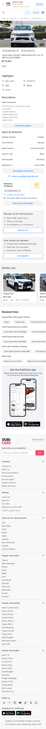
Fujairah (5, 539)
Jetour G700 (7, 668)
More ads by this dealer (23, 203)
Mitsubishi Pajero (9, 640)
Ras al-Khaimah (8, 542)
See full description (23, 125)
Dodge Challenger (9, 678)
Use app (36, 12)
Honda (4, 593)
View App (40, 4)
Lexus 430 (6, 644)
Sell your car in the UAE (11, 507)
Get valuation (23, 256)
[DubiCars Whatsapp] (36, 703)
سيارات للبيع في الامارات (11, 511)
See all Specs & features (23, 171)
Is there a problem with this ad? (24, 176)
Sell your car (23, 230)
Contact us (6, 466)
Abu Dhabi (6, 526)
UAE (3, 522)
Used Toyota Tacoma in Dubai (15, 351)
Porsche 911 (7, 662)
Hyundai (5, 583)
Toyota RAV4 (7, 685)
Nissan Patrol (7, 611)
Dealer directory (9, 486)
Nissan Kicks (7, 665)
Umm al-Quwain (8, 549)
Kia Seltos (6, 675)
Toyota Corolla (8, 631)
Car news (5, 503)
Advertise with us (9, 482)
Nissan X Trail (7, 681)
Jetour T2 (5, 655)
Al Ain (4, 529)
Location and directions (15, 195)
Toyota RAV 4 (7, 624)
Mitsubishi (6, 590)
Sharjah (5, 546)
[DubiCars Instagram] (15, 703)
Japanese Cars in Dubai (12, 361)
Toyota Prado (7, 614)
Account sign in (8, 479)
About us (5, 469)
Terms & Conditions (10, 473)
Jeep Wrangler (8, 637)
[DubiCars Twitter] (31, 703)
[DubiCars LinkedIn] (4, 703)
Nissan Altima (7, 621)
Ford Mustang (8, 627)
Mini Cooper (7, 688)
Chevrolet (6, 586)
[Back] (3, 12)
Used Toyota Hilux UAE (12, 332)
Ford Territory (8, 691)
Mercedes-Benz (8, 563)
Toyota (6, 322)
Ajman (4, 532)
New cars (5, 500)
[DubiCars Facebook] (9, 703)
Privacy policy (7, 476)
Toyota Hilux (19, 322)
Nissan (4, 567)
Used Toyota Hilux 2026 (13, 341)
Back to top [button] (37, 439)
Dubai (4, 536)
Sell (27, 12)
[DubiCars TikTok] (25, 703)
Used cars (6, 497)
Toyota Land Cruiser (10, 607)
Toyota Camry (7, 617)
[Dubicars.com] (6, 441)
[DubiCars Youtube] (20, 703)
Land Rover (6, 580)
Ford (4, 576)
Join (39, 453)
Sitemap (5, 492)
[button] (3, 4)
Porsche (5, 596)
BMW (4, 573)
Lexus (4, 570)
